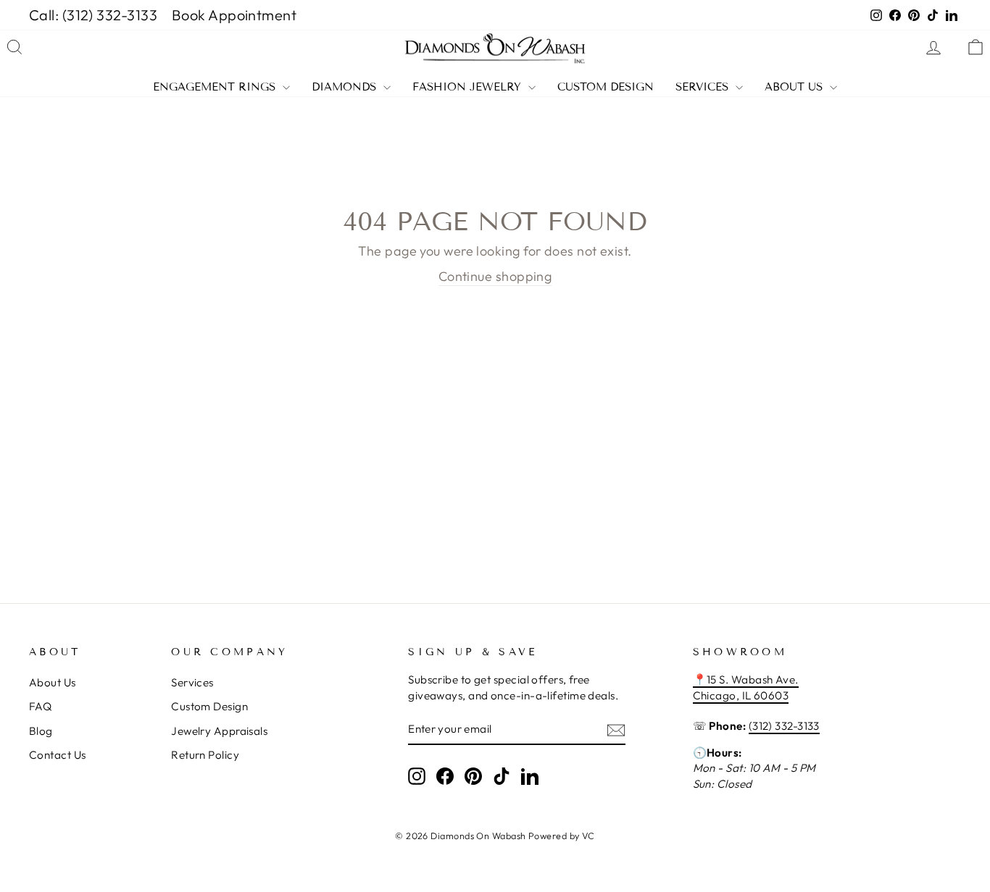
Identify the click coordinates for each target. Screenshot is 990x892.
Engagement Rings (216, 87)
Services (703, 87)
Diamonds (346, 87)
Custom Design (605, 87)
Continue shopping (495, 276)
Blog (41, 731)
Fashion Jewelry (468, 87)
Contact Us (57, 755)
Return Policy (205, 755)
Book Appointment (234, 15)
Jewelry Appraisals (219, 731)
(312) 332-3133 (784, 726)
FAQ (40, 706)
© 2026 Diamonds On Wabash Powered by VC (495, 835)
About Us (795, 87)
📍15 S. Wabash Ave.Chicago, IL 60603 (746, 687)
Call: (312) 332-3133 (93, 15)
